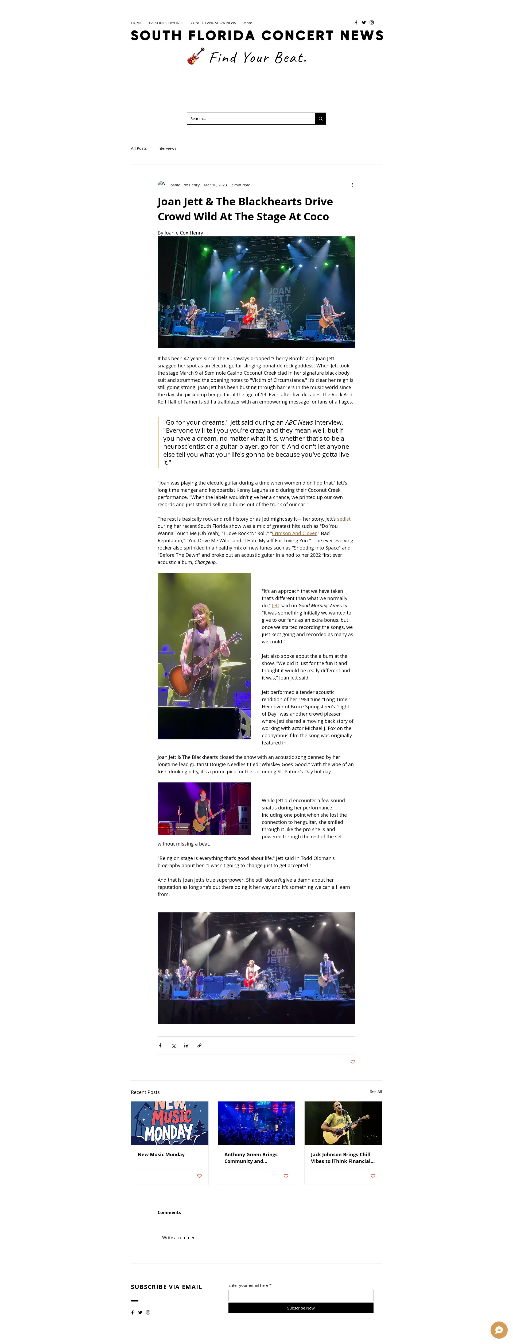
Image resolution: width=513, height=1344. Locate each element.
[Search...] (320, 118)
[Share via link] (199, 1045)
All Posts (139, 148)
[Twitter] (364, 22)
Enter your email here (248, 1285)
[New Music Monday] (169, 1123)
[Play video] (256, 968)
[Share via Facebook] (160, 1045)
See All (376, 1091)
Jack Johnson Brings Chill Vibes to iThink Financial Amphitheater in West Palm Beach (341, 1158)
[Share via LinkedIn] (186, 1045)
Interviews (166, 148)
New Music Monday (161, 1154)
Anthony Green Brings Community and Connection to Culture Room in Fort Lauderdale (255, 1158)
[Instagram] (371, 22)
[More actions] (352, 185)
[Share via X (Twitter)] (173, 1045)
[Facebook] (356, 22)
